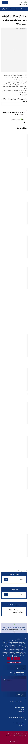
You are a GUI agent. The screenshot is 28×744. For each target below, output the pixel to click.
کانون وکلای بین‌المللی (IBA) (15, 629)
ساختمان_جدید (23, 99)
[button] (24, 103)
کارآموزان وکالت (18, 612)
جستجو (6, 579)
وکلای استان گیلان (13, 610)
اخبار (25, 94)
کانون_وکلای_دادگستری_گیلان (10, 99)
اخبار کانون (21, 94)
